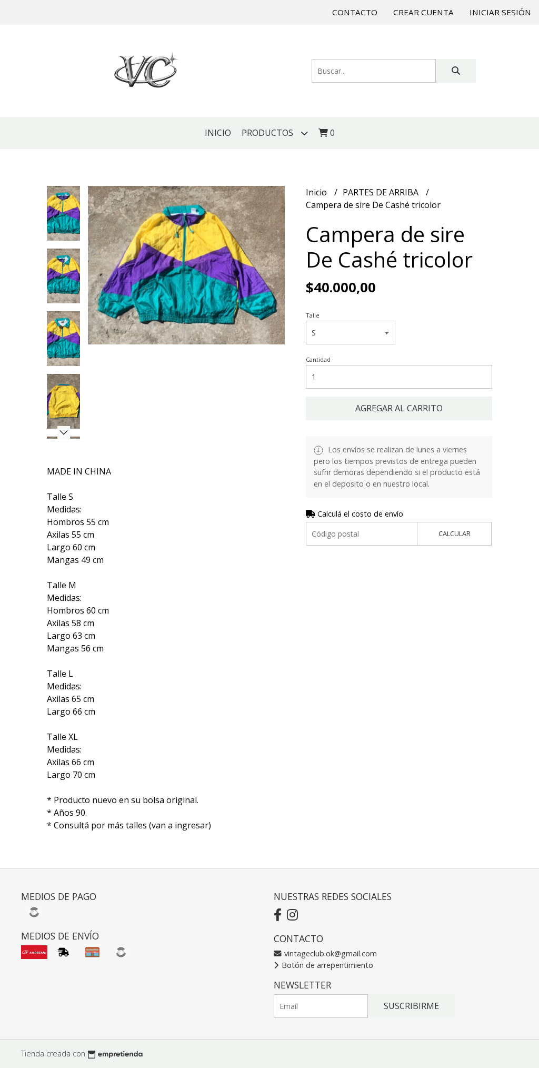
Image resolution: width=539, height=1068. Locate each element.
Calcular (454, 533)
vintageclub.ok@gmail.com (329, 953)
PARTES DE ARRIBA (382, 192)
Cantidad (318, 359)
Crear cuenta (423, 12)
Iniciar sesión (500, 12)
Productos (268, 133)
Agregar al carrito (399, 408)
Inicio (218, 133)
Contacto (354, 12)
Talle (313, 315)
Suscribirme (411, 1006)
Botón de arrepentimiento (326, 965)
